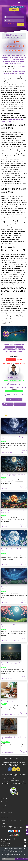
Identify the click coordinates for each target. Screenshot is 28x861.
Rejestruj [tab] (14, 11)
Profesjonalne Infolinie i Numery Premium (11, 820)
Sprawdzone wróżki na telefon (14, 775)
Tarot (24, 774)
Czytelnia (4, 703)
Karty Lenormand (13, 774)
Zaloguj (21, 24)
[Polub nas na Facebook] (10, 769)
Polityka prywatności (6, 826)
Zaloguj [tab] (14, 9)
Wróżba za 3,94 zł (19, 404)
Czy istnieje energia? (7, 701)
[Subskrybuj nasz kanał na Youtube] (18, 769)
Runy (2, 814)
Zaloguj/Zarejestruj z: (16, 7)
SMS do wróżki (4, 817)
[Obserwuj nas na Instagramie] (14, 769)
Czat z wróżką (4, 802)
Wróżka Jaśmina (8, 752)
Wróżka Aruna (7, 714)
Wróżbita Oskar (20, 66)
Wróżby (20, 774)
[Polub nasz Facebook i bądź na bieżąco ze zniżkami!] (25, 840)
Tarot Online (5, 774)
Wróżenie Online (5, 799)
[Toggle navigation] (25, 3)
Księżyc (3, 441)
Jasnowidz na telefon (6, 812)
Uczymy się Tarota (6, 741)
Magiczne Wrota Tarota (7, 808)
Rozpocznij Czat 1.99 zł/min (14, 399)
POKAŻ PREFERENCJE (8, 858)
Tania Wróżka (4, 811)
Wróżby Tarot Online (6, 2)
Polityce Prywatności (7, 856)
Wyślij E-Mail (8, 404)
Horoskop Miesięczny (6, 805)
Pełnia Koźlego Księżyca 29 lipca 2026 (13, 475)
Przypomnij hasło (10, 23)
